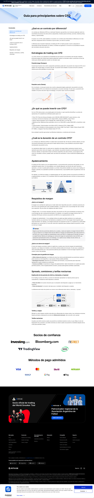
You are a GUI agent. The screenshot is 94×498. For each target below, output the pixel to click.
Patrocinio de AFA (63, 439)
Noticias (36, 441)
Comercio (39, 5)
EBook (48, 439)
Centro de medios (63, 444)
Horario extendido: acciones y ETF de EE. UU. (15, 452)
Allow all (83, 487)
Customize (82, 491)
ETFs (10, 449)
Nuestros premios (63, 442)
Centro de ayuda (76, 439)
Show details (20, 495)
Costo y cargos (24, 442)
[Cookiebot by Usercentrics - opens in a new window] (8, 495)
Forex (10, 437)
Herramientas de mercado (50, 5)
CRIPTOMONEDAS (12, 442)
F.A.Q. (74, 442)
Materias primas (12, 439)
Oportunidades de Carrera (65, 447)
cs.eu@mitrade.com (30, 457)
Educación (49, 435)
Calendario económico (38, 438)
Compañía (62, 435)
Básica (48, 437)
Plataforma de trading (26, 437)
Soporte (75, 435)
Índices (10, 447)
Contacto (74, 437)
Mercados (31, 5)
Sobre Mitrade (63, 437)
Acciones (10, 444)
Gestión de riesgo (25, 439)
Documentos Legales (64, 449)
